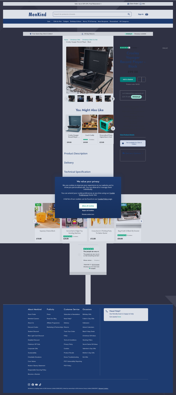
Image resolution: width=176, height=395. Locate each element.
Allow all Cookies (88, 206)
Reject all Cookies (88, 210)
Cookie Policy (103, 199)
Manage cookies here (88, 214)
